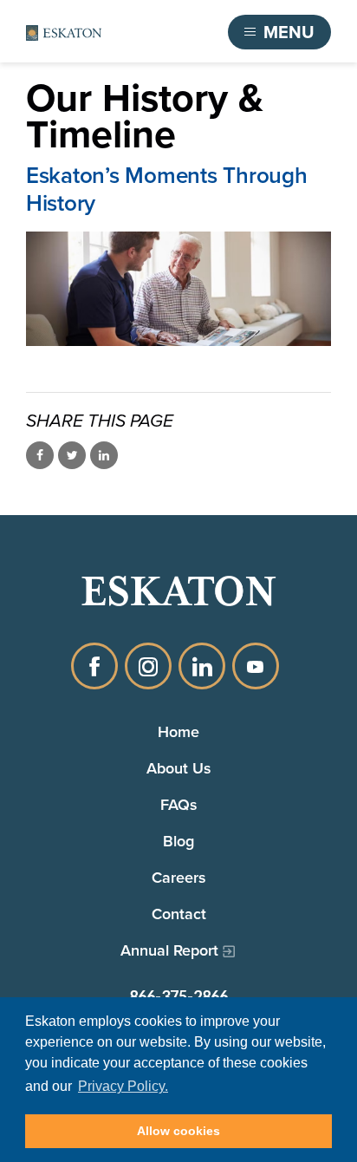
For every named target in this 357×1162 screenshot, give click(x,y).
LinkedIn (201, 666)
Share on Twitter (72, 455)
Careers (179, 877)
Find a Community (145, 32)
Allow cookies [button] (178, 1131)
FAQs (179, 804)
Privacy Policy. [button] (123, 1086)
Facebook (94, 666)
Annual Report (169, 950)
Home (178, 731)
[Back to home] (63, 32)
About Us (178, 768)
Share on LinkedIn (104, 455)
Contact (179, 913)
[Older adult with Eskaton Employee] (178, 289)
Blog (178, 841)
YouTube (255, 666)
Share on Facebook (40, 455)
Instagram (148, 666)
